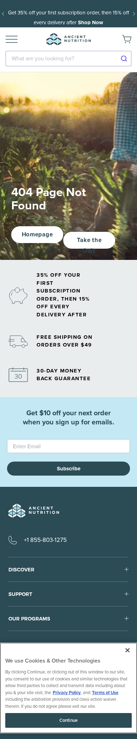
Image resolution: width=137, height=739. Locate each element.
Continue (68, 720)
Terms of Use (105, 692)
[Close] (127, 650)
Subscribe (68, 468)
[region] (68, 688)
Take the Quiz (89, 242)
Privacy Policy (67, 692)
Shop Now (90, 22)
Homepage (37, 234)
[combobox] (68, 58)
